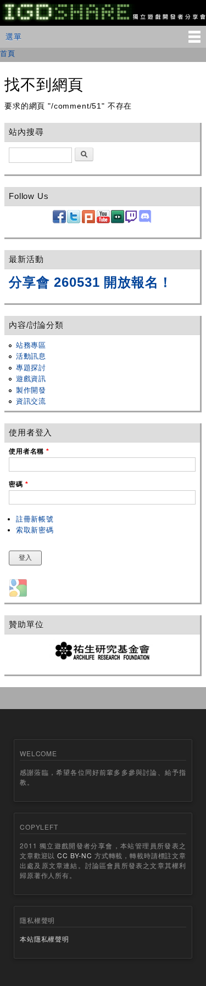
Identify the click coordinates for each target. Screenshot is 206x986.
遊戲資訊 (31, 379)
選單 (13, 36)
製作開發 (31, 390)
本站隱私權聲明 (44, 938)
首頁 (7, 53)
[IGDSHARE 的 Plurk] (88, 221)
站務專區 (31, 345)
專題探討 (31, 368)
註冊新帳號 (35, 519)
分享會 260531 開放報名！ (90, 282)
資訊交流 (31, 401)
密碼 (18, 484)
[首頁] (103, 19)
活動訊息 (31, 356)
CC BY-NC (74, 855)
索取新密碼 (35, 530)
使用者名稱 (29, 451)
